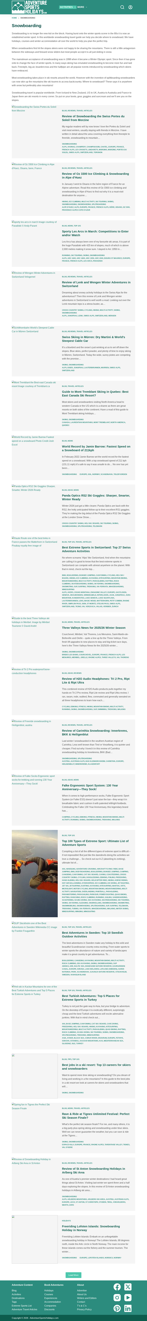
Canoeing (66, 874)
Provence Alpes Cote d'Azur (76, 210)
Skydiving (99, 584)
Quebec (65, 425)
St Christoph (91, 1202)
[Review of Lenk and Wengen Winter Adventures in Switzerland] (35, 296)
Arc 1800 (81, 258)
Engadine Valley (99, 592)
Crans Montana (82, 592)
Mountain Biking (119, 578)
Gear (70, 490)
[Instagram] (117, 1297)
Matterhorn (103, 601)
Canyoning (101, 575)
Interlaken (102, 595)
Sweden (66, 975)
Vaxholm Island (78, 975)
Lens (81, 601)
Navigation (75, 892)
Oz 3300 (126, 207)
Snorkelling (95, 903)
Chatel (104, 147)
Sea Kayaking (94, 900)
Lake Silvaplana (106, 598)
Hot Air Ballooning (71, 883)
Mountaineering (70, 581)
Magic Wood (90, 601)
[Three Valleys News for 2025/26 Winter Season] (35, 640)
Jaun (111, 595)
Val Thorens (123, 657)
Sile (73, 1044)
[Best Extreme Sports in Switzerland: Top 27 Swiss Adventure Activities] (35, 574)
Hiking (65, 202)
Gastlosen (121, 592)
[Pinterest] (117, 1308)
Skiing (110, 202)
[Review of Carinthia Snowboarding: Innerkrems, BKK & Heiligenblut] (35, 745)
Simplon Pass (74, 604)
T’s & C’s (81, 1306)
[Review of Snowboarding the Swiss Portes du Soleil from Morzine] (35, 131)
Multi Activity (88, 202)
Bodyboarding (83, 872)
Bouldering (72, 575)
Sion (84, 604)
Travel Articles (84, 111)
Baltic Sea (79, 966)
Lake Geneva (91, 598)
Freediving (121, 877)
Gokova (65, 1041)
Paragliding (99, 581)
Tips (69, 1059)
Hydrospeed (88, 883)
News (70, 226)
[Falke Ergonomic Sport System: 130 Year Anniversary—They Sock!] (35, 800)
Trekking (91, 587)
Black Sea (79, 1038)
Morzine (112, 150)
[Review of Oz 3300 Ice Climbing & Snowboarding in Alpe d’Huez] (35, 189)
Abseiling (70, 869)
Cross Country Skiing (73, 310)
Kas (101, 1041)
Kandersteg (78, 598)
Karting (85, 886)
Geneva (65, 595)
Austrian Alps (78, 761)
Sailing (108, 897)
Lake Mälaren (92, 969)
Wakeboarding (116, 587)
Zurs (71, 1205)
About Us (82, 1294)
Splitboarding (99, 204)
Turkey (79, 1044)
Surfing (82, 587)
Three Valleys (109, 657)
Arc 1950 (90, 258)
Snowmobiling (69, 906)
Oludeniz (66, 1044)
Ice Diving (112, 883)
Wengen (112, 316)
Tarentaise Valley (113, 1145)
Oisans (118, 207)
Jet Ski (65, 886)
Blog (64, 111)
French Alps (68, 150)
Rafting (109, 581)
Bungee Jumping (87, 575)
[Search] (122, 7)
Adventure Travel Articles (24, 1309)
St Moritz (91, 604)
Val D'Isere (67, 1147)
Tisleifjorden (120, 474)
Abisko (65, 966)
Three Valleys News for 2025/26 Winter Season (93, 627)
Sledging (83, 903)
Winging (79, 911)
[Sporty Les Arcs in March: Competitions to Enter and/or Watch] (35, 243)
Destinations (18, 1298)
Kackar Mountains (89, 1041)
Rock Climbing (88, 897)
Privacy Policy (84, 1309)
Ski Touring (101, 202)
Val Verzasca (88, 607)
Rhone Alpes (94, 657)
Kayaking (93, 578)
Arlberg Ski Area (96, 1199)
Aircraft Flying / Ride (107, 869)
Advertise (82, 1290)
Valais (99, 607)
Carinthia (110, 761)
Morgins (103, 150)
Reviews (72, 111)
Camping (66, 817)
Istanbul (74, 1041)
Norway (96, 474)
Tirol (109, 1202)
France (120, 147)
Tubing (75, 909)
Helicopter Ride (99, 880)
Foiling (111, 877)
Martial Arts (118, 886)
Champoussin (93, 147)
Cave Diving (112, 1024)
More (80, 7)
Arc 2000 (99, 258)
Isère (112, 207)
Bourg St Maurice (113, 258)
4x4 (63, 869)
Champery (81, 147)
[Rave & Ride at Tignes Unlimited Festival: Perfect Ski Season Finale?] (35, 1128)
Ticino (78, 607)
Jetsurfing (74, 886)
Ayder (70, 1038)
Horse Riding (121, 880)
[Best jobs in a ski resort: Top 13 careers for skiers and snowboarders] (35, 1076)
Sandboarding (120, 897)
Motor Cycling (81, 889)
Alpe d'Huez (68, 207)
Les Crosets (81, 150)
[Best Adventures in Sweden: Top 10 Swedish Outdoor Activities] (35, 951)
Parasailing (83, 894)
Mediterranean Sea (113, 1041)
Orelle (84, 657)
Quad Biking (120, 894)
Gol (89, 474)
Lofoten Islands (96, 1258)
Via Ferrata (102, 587)
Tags (14, 1302)
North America (118, 422)
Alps (64, 147)
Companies (50, 1306)
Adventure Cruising (86, 869)
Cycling (88, 310)
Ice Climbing (75, 202)
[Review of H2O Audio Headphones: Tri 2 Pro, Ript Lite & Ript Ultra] (35, 691)
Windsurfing (68, 589)
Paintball (100, 892)
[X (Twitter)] (127, 1286)
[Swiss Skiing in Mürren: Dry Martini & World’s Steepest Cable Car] (35, 351)
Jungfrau (72, 316)
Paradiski (97, 261)
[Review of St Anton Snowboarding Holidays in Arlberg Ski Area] (35, 1184)
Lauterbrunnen (92, 368)
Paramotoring (69, 894)
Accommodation (52, 1302)
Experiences (50, 1298)
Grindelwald (90, 595)
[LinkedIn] (127, 1308)
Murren (105, 368)
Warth (65, 1205)
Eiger (70, 368)
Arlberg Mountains (77, 1199)
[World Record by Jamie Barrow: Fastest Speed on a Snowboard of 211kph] (35, 457)
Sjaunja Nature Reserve (102, 972)
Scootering (68, 900)
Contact (81, 1302)
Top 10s (77, 226)
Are (71, 966)
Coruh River (91, 1038)
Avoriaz (71, 147)
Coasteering (113, 874)
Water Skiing (122, 909)
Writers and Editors (86, 1298)
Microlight (67, 889)
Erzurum (102, 1038)
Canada (66, 422)
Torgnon (98, 152)
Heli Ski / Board (91, 523)
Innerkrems (81, 764)
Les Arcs (87, 261)
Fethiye (119, 1038)
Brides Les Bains (70, 655)
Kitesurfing (104, 578)
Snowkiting (67, 587)
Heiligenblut (68, 764)
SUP (75, 587)
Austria (66, 761)
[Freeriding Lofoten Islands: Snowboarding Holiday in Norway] (35, 1239)
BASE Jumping (72, 1024)
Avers (70, 592)
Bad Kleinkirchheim (95, 761)
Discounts (49, 1309)
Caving (102, 874)
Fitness (82, 707)
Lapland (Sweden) (108, 969)
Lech (72, 1202)
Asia (64, 1038)
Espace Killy (68, 1145)
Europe (112, 147)
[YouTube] (127, 1297)
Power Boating (106, 894)
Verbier (107, 607)
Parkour (94, 894)
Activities (66, 7)
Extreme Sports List (22, 1306)
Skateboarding (79, 584)
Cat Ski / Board (91, 874)
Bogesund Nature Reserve (98, 966)
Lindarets (93, 150)
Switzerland (86, 152)
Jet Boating (123, 883)
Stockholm (120, 972)
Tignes (126, 1145)
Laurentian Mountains (82, 422)
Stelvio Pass (103, 604)
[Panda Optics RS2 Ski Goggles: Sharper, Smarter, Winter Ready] (35, 508)
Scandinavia (107, 474)
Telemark (97, 526)
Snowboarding (69, 144)
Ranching (75, 897)
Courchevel (85, 655)
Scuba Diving (80, 900)
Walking (121, 709)
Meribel (76, 657)
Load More (73, 1275)
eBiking (74, 707)
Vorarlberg (119, 1202)
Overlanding (88, 892)
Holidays (66, 1221)
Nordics (109, 1258)
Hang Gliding (68, 880)
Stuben (102, 1202)
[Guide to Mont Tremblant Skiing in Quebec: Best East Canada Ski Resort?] (35, 406)
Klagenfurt (94, 764)
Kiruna (80, 969)
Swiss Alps (74, 152)
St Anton (80, 1202)
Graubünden (76, 595)
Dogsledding (92, 877)
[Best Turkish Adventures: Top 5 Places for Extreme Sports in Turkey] (35, 1017)
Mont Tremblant (102, 422)
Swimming (102, 709)
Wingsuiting (89, 911)
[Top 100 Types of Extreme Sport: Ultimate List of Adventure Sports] (35, 873)
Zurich (115, 607)
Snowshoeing (84, 204)
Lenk (80, 316)
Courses (48, 1294)
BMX (64, 575)
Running (66, 255)
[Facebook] (117, 1286)
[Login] (130, 7)
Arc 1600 (71, 258)
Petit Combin (116, 601)
